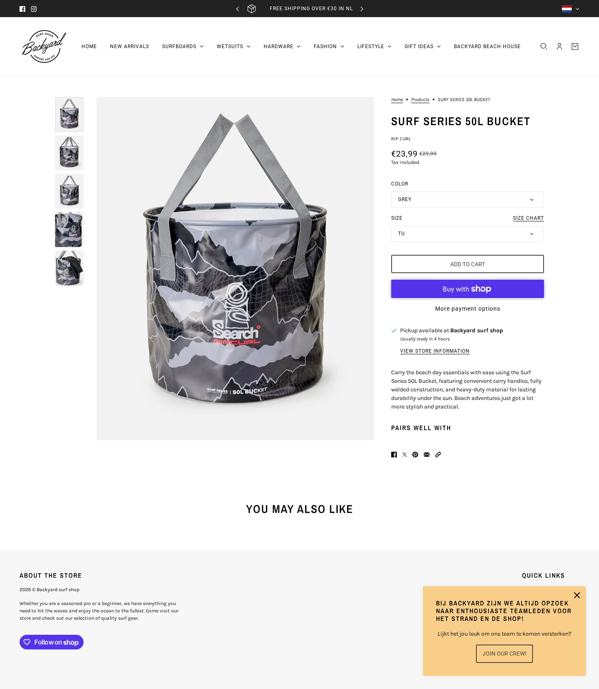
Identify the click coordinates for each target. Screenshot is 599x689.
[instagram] (33, 8)
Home (397, 99)
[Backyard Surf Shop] (44, 46)
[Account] (559, 46)
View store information (435, 351)
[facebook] (22, 8)
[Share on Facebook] (394, 454)
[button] (438, 454)
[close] (577, 595)
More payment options (467, 308)
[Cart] (574, 46)
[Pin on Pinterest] (415, 454)
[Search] (544, 46)
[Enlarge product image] (235, 268)
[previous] (237, 8)
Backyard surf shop (476, 330)
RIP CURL (401, 139)
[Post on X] (404, 454)
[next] (362, 8)
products (420, 99)
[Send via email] (426, 454)
